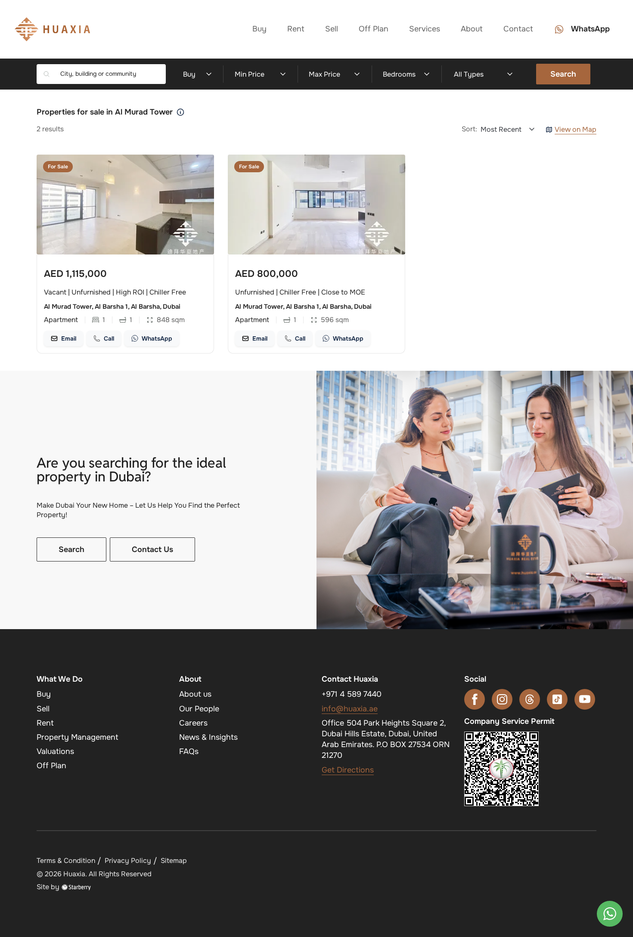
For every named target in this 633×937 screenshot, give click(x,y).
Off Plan (373, 29)
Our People (199, 709)
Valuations (55, 751)
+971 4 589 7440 (352, 694)
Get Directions (348, 770)
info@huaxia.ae (350, 709)
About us (195, 694)
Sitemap (174, 860)
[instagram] (502, 699)
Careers (193, 723)
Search (563, 74)
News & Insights (208, 737)
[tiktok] (557, 699)
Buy (259, 29)
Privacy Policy (128, 860)
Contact (518, 29)
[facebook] (474, 699)
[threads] (529, 699)
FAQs (189, 751)
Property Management (77, 737)
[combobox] (109, 74)
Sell (331, 29)
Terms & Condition (66, 860)
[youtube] (584, 699)
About (472, 29)
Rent (295, 29)
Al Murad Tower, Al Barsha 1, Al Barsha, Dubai (112, 306)
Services (424, 29)
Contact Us (152, 549)
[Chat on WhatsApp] (610, 914)
